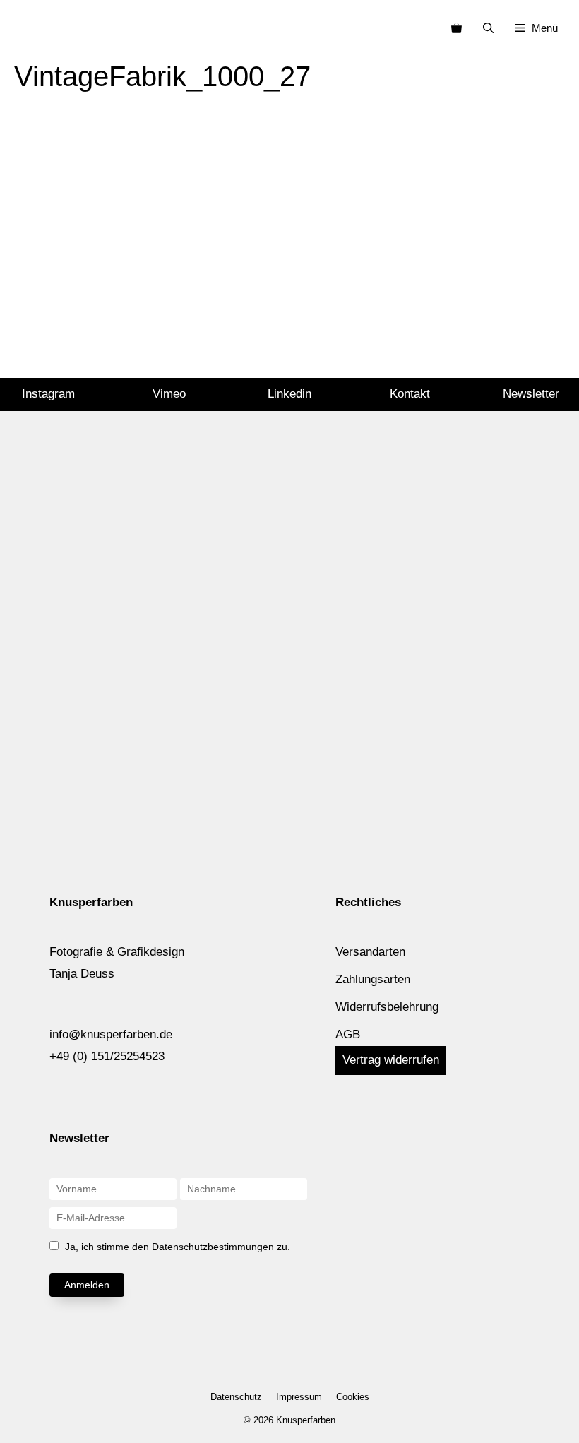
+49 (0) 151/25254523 (107, 1056)
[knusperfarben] (34, 28)
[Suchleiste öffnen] (488, 28)
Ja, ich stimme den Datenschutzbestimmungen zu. (177, 1246)
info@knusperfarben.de (110, 1034)
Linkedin (289, 393)
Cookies (352, 1396)
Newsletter (531, 393)
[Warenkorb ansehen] (456, 28)
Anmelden (86, 1284)
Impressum (299, 1396)
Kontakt (410, 393)
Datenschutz (236, 1396)
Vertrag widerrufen (390, 1060)
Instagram (48, 393)
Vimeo (169, 393)
